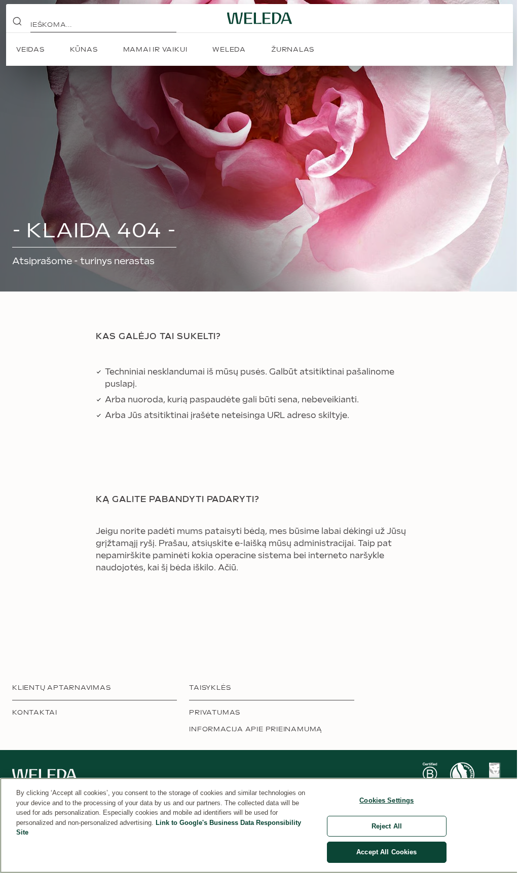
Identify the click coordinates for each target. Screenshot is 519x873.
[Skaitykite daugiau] (430, 775)
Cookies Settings (386, 800)
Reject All (387, 826)
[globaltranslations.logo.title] (259, 18)
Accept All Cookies (386, 852)
